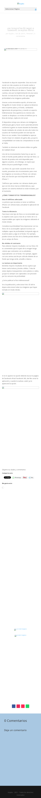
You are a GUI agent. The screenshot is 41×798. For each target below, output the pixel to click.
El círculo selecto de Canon (17, 510)
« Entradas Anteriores (11, 616)
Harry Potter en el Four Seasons (19, 548)
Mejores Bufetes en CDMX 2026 (19, 586)
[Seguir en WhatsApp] (27, 706)
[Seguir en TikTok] (23, 706)
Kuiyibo (11, 33)
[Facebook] (18, 696)
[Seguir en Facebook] (13, 706)
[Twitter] (21, 696)
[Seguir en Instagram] (18, 706)
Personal (29, 33)
